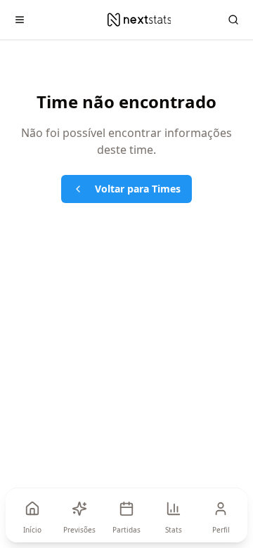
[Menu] (20, 20)
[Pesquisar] (233, 20)
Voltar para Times (138, 188)
